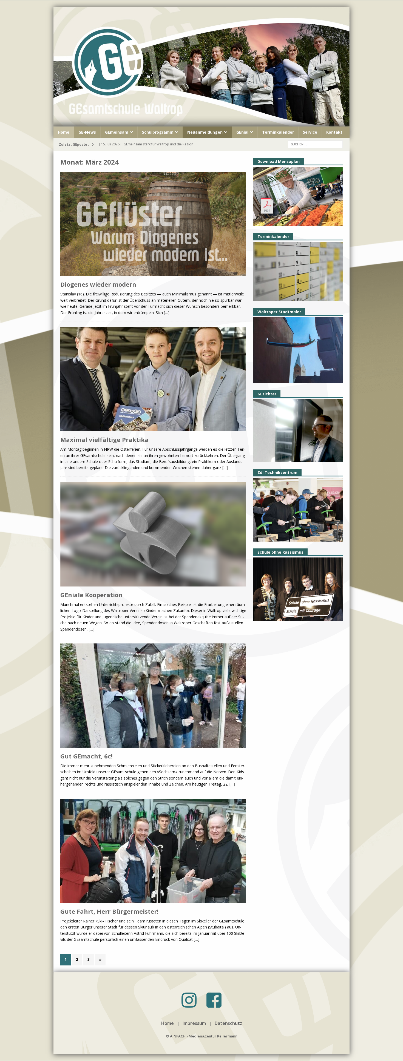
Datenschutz (228, 1023)
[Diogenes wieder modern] (153, 224)
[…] (166, 312)
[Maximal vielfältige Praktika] (153, 379)
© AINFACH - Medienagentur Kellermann (201, 1036)
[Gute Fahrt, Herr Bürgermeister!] (153, 851)
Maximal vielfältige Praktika (104, 439)
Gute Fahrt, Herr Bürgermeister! (109, 911)
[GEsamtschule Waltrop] (201, 123)
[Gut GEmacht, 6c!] (153, 696)
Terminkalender (278, 132)
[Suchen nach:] (315, 143)
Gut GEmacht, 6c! (86, 756)
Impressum (194, 1023)
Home (63, 132)
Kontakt (334, 132)
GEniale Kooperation (91, 595)
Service (310, 132)
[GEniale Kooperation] (153, 535)
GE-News (87, 132)
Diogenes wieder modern (98, 284)
